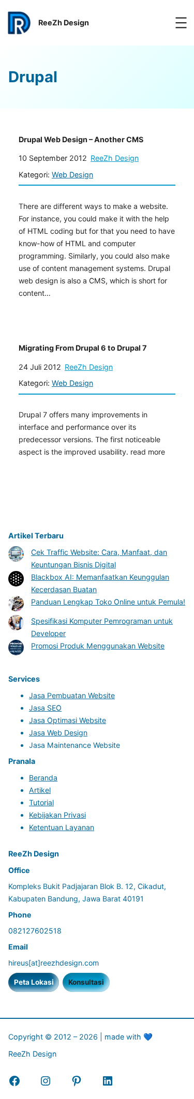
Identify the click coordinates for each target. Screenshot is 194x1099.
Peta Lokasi (34, 982)
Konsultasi (86, 982)
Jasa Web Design (58, 732)
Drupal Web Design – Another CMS (81, 139)
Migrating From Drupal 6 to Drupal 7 (83, 347)
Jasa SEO (45, 707)
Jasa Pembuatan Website (72, 695)
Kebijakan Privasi (57, 814)
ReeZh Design (115, 158)
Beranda (43, 777)
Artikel (40, 790)
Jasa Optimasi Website (67, 720)
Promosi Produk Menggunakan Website (98, 645)
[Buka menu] (181, 22)
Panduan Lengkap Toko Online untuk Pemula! (108, 601)
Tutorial (41, 802)
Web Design (72, 174)
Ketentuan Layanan (61, 827)
